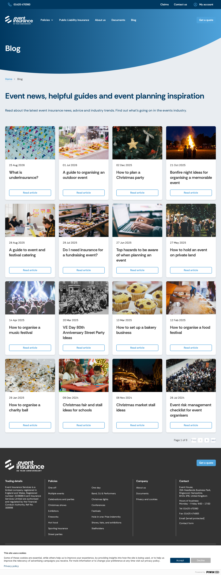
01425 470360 (22, 4)
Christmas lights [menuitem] (100, 499)
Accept (180, 560)
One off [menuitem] (52, 487)
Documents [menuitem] (118, 20)
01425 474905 (191, 513)
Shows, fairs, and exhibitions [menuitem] (106, 522)
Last (213, 440)
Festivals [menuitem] (96, 510)
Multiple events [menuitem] (56, 493)
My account (206, 4)
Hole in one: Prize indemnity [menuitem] (106, 516)
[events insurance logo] (19, 20)
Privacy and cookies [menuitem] (146, 499)
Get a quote (206, 20)
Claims (164, 4)
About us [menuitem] (141, 487)
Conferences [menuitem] (98, 505)
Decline (201, 560)
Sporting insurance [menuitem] (58, 528)
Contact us (180, 4)
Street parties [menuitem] (55, 534)
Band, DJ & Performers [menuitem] (104, 493)
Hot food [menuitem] (53, 522)
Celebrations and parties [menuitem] (61, 499)
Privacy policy (11, 566)
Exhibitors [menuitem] (53, 510)
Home (8, 79)
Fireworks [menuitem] (53, 516)
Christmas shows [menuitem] (57, 505)
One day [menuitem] (96, 487)
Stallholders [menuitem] (98, 528)
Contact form (186, 523)
